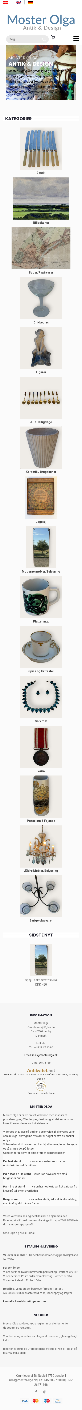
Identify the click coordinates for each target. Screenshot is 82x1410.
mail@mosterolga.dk (45, 1055)
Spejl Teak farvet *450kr (41, 980)
